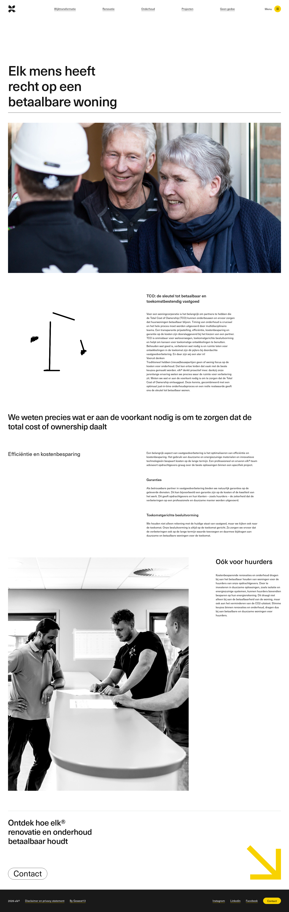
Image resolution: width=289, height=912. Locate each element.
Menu (268, 9)
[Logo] (17, 9)
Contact (28, 873)
